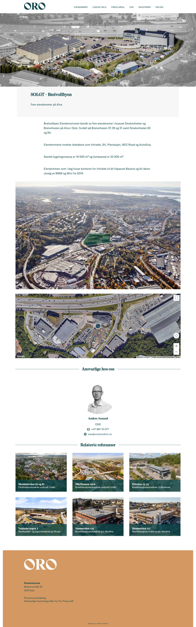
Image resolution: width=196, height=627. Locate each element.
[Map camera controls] (176, 336)
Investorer (144, 7)
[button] (98, 326)
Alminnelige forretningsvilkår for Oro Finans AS (48, 601)
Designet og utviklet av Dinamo (98, 623)
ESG (132, 7)
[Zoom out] (176, 352)
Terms (178, 357)
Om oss (159, 7)
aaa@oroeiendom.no (100, 434)
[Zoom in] (176, 346)
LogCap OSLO (99, 7)
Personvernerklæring (35, 597)
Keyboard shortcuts (143, 357)
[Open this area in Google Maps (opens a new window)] (21, 356)
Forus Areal (118, 7)
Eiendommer (81, 7)
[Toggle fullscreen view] (176, 298)
